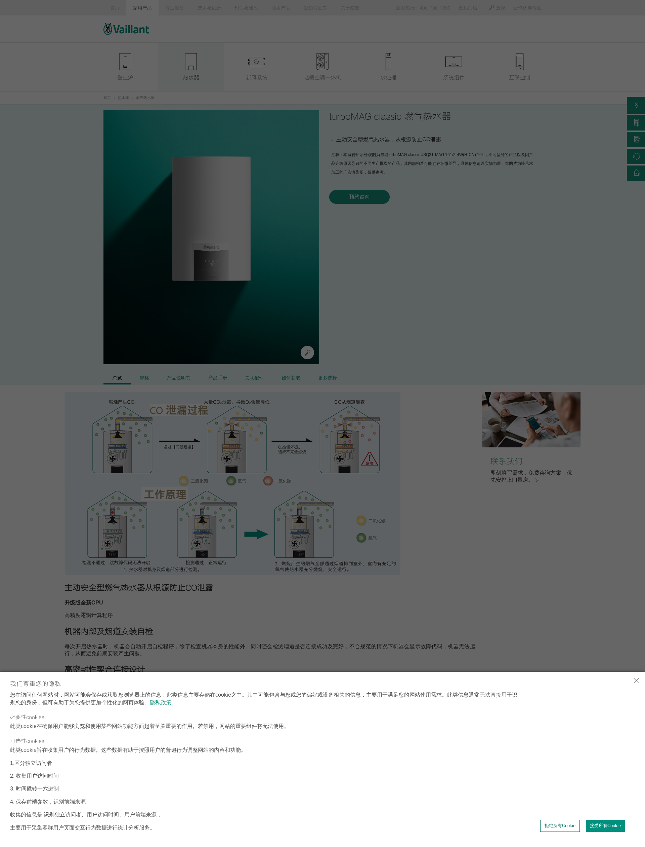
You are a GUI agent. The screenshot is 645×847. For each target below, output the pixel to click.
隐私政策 (160, 702)
